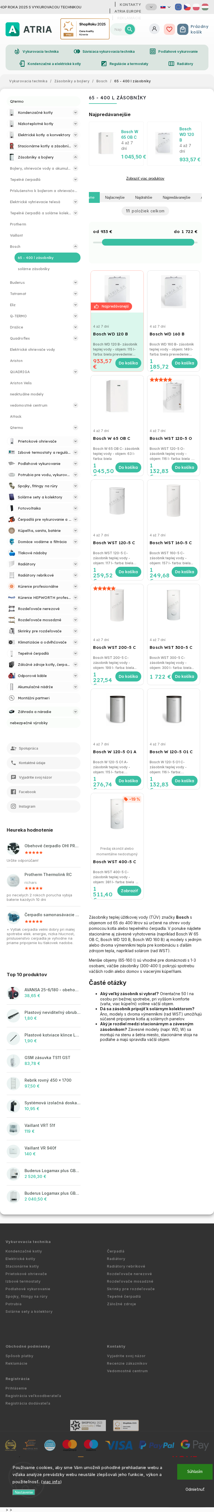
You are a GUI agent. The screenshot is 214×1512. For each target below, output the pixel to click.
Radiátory (180, 63)
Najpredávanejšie (176, 197)
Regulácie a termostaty (124, 63)
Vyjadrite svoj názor (126, 1356)
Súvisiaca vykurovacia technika (104, 51)
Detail (129, 891)
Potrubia (14, 1304)
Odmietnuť (195, 1489)
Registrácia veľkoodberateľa (33, 1396)
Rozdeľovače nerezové (129, 1274)
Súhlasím (195, 1472)
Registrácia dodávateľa (28, 1403)
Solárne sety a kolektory (29, 1311)
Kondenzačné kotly (24, 1251)
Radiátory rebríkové (126, 1266)
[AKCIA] (117, 291)
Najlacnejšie (115, 197)
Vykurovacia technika (36, 51)
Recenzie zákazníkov (127, 1363)
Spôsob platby (19, 1356)
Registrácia (18, 1379)
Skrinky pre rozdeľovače (131, 1289)
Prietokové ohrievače (26, 1274)
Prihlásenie (16, 1388)
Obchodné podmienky (28, 1346)
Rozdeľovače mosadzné (130, 1281)
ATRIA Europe (128, 11)
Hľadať (130, 29)
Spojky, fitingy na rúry (27, 1296)
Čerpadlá (116, 1251)
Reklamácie (17, 1363)
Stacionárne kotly (22, 1266)
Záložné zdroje (121, 1304)
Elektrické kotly (20, 1259)
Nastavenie (24, 1492)
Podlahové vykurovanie (173, 51)
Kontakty (130, 4)
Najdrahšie (143, 197)
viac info (51, 1481)
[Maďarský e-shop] (205, 7)
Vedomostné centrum (127, 1371)
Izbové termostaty (23, 1281)
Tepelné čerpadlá (124, 1296)
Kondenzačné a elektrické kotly (50, 63)
